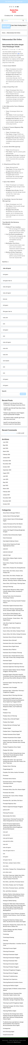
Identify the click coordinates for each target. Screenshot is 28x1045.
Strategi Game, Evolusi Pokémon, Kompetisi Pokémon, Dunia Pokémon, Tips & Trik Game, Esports (14, 915)
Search (4, 391)
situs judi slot (6, 835)
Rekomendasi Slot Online (9, 816)
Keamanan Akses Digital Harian (11, 646)
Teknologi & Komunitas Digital (10, 964)
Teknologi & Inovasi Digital (9, 948)
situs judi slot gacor (8, 838)
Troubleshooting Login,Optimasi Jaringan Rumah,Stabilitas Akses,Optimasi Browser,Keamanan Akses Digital (13, 1023)
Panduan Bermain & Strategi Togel (11, 725)
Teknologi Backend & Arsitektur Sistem (13, 982)
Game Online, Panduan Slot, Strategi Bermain (14, 567)
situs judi (5, 832)
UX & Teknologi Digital (8, 1031)
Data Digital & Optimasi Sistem (10, 541)
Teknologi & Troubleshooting (10, 976)
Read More (4, 262)
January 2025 (6, 494)
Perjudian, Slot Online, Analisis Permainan (13, 772)
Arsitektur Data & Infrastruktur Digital (12, 535)
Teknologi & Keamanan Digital (10, 954)
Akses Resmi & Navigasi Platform (11, 513)
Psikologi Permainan (8, 813)
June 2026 (5, 442)
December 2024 (7, 498)
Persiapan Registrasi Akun (9, 803)
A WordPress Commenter (9, 433)
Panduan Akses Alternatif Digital (11, 719)
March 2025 (6, 488)
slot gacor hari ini (7, 280)
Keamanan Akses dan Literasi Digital (12, 643)
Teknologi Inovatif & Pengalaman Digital (13, 1003)
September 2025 (7, 470)
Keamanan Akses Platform (9, 649)
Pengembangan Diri (8, 769)
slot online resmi (7, 872)
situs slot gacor (7, 286)
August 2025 (6, 473)
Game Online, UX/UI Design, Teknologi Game (14, 583)
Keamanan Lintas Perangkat (10, 687)
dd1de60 (6, 49)
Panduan (5, 709)
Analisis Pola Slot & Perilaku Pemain (12, 527)
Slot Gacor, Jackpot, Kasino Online (11, 863)
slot (4, 323)
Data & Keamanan (7, 538)
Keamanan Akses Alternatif (10, 640)
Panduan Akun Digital (8, 722)
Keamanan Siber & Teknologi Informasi (12, 695)
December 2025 (7, 460)
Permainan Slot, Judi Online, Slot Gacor (13, 800)
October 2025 (6, 467)
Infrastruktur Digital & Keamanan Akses (13, 605)
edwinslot (5, 549)
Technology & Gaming (8, 937)
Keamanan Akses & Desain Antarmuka (12, 637)
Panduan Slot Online (8, 750)
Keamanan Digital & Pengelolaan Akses (13, 663)
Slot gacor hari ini (7, 311)
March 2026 (6, 451)
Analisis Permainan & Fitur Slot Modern (13, 524)
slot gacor (5, 274)
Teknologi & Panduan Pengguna (11, 967)
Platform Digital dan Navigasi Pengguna (13, 806)
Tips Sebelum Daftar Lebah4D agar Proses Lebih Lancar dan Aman (13, 1)
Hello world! (21, 433)
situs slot (5, 317)
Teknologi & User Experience (10, 979)
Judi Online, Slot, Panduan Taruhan (11, 628)
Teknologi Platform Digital (9, 1011)
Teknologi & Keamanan (8, 951)
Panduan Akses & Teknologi (10, 716)
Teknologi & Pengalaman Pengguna (12, 970)
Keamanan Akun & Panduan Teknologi (12, 652)
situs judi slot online (8, 841)
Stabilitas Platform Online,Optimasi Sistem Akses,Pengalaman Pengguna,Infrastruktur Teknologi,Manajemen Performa (13, 896)
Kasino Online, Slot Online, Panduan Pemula (14, 631)
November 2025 (7, 463)
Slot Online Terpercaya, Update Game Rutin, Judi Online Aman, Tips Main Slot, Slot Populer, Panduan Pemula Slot (14, 877)
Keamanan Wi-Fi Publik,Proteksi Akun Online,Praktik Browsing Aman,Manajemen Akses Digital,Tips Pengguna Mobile (13, 700)
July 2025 (5, 476)
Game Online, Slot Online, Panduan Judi (13, 575)
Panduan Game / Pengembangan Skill (12, 731)
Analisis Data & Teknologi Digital (11, 516)
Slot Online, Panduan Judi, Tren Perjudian (13, 885)
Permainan (5, 775)
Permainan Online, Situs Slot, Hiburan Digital (14, 789)
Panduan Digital (7, 728)
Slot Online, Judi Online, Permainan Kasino (13, 881)
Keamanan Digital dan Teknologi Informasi (13, 666)
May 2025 (5, 482)
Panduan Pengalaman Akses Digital (12, 747)
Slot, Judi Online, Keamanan (10, 891)
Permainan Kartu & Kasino (9, 778)
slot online (5, 866)
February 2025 (6, 491)
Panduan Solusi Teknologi (9, 766)
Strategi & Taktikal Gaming (9, 900)
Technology (6, 934)
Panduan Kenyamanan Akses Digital (12, 737)
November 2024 (7, 501)
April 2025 (5, 485)
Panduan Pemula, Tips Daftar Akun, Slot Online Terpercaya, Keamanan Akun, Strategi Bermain (14, 742)
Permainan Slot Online (8, 792)
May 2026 (5, 445)
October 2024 (6, 504)
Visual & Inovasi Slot (8, 1034)
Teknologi (5, 940)
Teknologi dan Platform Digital (10, 985)
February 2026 (6, 454)
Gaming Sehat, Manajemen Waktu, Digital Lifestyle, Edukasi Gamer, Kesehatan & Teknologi (13, 591)
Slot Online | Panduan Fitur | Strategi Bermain (14, 869)
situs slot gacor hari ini (9, 850)
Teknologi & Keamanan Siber (10, 960)
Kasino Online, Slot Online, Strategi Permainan (14, 634)
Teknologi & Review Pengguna (10, 973)
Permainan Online (7, 786)
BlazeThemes (17, 1042)
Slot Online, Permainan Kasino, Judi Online (13, 888)
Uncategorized (6, 1028)
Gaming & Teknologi (8, 586)
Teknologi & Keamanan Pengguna (11, 957)
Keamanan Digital (7, 660)
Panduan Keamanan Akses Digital (11, 734)
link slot (5, 299)
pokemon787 (6, 809)
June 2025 (5, 479)
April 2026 (5, 448)
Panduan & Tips (7, 712)
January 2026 (6, 457)
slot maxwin (6, 360)
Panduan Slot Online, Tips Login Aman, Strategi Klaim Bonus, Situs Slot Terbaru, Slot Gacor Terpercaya (14, 761)
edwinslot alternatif (8, 552)
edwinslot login (7, 555)
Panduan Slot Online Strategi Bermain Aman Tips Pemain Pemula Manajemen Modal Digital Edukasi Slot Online (14, 755)
